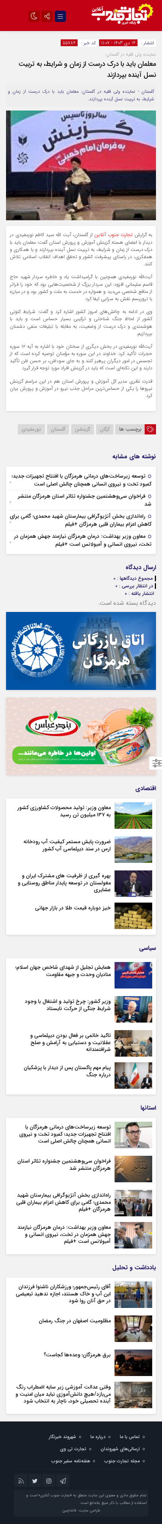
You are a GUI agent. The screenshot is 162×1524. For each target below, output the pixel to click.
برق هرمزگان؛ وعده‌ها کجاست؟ (77, 1355)
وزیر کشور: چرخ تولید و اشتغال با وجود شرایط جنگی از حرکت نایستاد (68, 1004)
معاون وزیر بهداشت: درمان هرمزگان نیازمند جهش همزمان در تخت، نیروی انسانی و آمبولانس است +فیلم (82, 540)
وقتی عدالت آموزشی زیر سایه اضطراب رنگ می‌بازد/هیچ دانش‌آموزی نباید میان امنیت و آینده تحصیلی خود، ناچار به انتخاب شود (63, 1394)
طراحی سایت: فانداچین (81, 1510)
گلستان (58, 429)
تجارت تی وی (73, 1448)
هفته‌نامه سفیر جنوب (70, 1461)
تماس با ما (130, 1436)
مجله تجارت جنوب (122, 1461)
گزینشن (82, 429)
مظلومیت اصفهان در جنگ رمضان (75, 1321)
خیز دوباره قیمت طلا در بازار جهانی (73, 908)
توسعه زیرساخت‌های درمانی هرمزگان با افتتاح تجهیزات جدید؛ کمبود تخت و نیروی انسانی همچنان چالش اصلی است (81, 480)
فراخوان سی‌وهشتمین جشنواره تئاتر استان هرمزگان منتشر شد (84, 500)
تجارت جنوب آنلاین (113, 235)
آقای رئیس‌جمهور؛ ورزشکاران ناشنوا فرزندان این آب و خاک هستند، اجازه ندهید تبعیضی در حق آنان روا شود (63, 1294)
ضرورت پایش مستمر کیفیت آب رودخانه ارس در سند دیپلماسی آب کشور (67, 845)
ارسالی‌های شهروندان (120, 1448)
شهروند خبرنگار (62, 1436)
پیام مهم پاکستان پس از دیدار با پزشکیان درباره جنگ (67, 1071)
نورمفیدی (31, 429)
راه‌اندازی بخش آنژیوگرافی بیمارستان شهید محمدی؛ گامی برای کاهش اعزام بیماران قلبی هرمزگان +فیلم (80, 520)
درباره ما (97, 1436)
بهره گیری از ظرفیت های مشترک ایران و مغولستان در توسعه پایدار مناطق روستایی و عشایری (64, 883)
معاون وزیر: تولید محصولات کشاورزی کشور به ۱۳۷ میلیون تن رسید (64, 811)
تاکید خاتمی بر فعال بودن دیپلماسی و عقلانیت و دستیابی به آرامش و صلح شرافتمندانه (70, 1042)
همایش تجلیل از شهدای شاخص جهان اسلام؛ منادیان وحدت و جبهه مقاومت (63, 970)
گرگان (105, 429)
